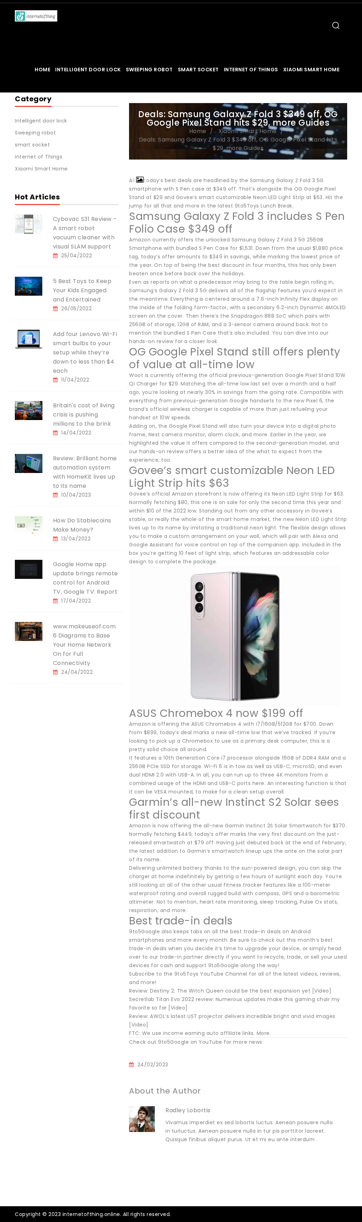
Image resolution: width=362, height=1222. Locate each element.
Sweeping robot (149, 69)
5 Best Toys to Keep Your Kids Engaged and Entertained (82, 290)
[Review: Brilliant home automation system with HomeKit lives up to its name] (28, 463)
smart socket (198, 69)
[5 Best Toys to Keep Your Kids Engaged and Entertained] (28, 285)
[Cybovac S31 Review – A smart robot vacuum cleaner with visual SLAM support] (28, 223)
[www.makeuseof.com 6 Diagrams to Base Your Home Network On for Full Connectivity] (28, 631)
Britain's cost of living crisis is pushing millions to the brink (84, 414)
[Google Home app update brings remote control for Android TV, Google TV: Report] (28, 569)
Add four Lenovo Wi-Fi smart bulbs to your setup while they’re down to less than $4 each (85, 352)
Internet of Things (251, 69)
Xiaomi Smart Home (311, 69)
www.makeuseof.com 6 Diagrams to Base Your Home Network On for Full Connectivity (84, 644)
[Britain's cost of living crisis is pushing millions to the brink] (28, 410)
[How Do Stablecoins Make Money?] (28, 525)
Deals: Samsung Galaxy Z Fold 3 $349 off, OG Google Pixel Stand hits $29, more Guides (238, 144)
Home (42, 69)
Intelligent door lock (88, 69)
